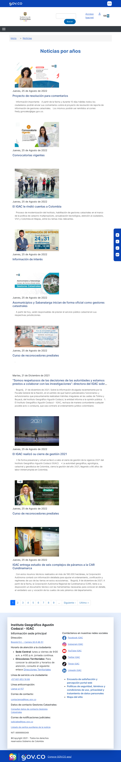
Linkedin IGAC (74, 670)
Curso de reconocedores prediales (36, 355)
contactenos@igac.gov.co (23, 699)
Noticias (27, 38)
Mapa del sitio (75, 696)
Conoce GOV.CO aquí (59, 756)
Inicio (14, 38)
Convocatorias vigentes (29, 155)
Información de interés (28, 259)
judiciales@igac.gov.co (22, 721)
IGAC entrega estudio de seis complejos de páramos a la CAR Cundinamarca (54, 566)
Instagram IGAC (75, 644)
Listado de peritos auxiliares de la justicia (30, 727)
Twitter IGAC (74, 657)
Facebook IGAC (75, 637)
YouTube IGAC (75, 650)
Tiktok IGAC (73, 663)
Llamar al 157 (17, 688)
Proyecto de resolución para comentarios (40, 96)
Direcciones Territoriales (37, 669)
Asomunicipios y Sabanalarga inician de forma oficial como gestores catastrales (58, 304)
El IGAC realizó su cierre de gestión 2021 (40, 454)
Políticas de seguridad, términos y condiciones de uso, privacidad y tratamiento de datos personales (86, 690)
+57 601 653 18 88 (20, 679)
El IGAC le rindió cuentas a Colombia (37, 206)
